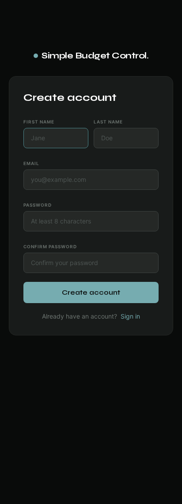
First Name (38, 121)
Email (31, 163)
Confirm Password (50, 246)
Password (37, 205)
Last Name (108, 121)
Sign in (130, 316)
